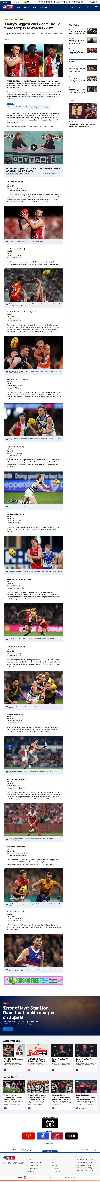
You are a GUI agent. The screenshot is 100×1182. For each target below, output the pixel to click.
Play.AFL (54, 1159)
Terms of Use (9, 1163)
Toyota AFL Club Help (33, 1165)
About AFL (30, 1159)
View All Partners (49, 1143)
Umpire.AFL (54, 1165)
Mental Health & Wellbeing (34, 1162)
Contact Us (31, 1171)
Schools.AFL (55, 1168)
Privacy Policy (15, 1163)
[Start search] (88, 7)
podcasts (76, 121)
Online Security (78, 1177)
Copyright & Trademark (66, 1177)
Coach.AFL (54, 1162)
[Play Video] (34, 147)
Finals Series (44, 7)
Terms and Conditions (42, 1177)
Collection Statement (21, 1163)
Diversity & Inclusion (33, 1168)
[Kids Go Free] (33, 980)
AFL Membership (56, 1171)
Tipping (76, 7)
